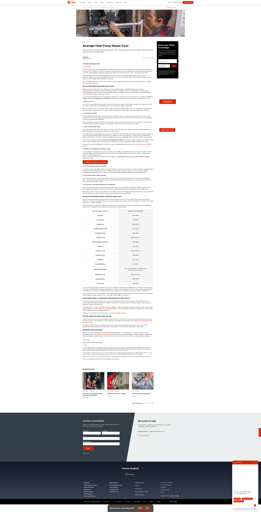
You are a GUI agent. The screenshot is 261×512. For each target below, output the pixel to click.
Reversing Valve (100, 279)
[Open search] (169, 2)
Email (84, 436)
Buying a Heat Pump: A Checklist (116, 393)
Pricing (137, 485)
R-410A (132, 270)
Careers (162, 492)
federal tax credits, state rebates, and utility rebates (101, 308)
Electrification (110, 390)
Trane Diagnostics (127, 135)
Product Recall (137, 501)
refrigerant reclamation (112, 289)
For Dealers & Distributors (167, 482)
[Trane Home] (72, 2)
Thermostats (87, 489)
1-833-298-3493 (144, 435)
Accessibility (127, 501)
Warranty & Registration (116, 485)
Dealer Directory (140, 494)
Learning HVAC (90, 7)
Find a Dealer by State (141, 491)
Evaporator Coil (100, 250)
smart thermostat (89, 293)
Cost (84, 41)
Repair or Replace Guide (118, 313)
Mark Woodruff (95, 359)
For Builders (163, 487)
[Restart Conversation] (254, 462)
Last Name (104, 431)
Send (174, 66)
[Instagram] (177, 496)
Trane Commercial (165, 489)
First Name (86, 431)
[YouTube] (172, 496)
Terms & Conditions (117, 501)
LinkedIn (85, 345)
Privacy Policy (107, 501)
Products (87, 482)
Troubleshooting (114, 489)
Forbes (127, 96)
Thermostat (100, 283)
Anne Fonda (87, 66)
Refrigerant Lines (100, 274)
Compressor (100, 224)
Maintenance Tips (114, 491)
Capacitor (100, 215)
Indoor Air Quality (88, 491)
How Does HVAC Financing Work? (141, 393)
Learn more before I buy (239, 501)
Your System (114, 482)
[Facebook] (175, 496)
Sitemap (145, 501)
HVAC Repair (85, 390)
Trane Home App (88, 493)
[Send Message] (255, 505)
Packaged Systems (89, 487)
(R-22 (145, 268)
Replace (141, 508)
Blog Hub (97, 7)
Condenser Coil (100, 237)
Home (84, 7)
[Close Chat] (256, 462)
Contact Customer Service (247, 498)
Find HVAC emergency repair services (95, 162)
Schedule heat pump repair (91, 63)
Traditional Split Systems (90, 485)
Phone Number (87, 441)
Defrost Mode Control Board (100, 242)
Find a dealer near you (105, 334)
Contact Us (138, 488)
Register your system (167, 130)
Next (88, 448)
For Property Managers (166, 484)
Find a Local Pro (188, 2)
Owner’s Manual (114, 487)
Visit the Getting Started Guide (167, 101)
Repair (148, 508)
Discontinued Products (90, 496)
